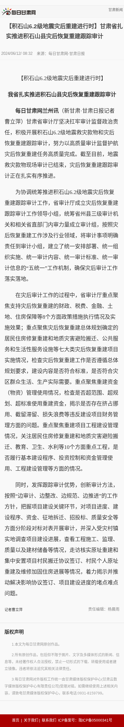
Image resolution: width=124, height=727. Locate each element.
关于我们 (31, 720)
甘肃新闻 (115, 10)
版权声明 (14, 632)
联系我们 (49, 720)
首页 (15, 720)
